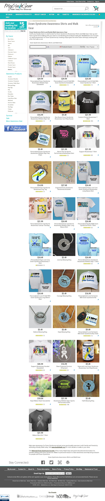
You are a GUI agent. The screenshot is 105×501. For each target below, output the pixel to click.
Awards (10, 76)
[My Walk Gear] (18, 7)
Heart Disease (11, 63)
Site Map (79, 469)
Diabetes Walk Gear (43, 481)
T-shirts (10, 109)
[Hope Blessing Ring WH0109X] (64, 316)
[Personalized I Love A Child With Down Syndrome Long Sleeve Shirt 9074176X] (40, 280)
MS (9, 45)
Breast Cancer (11, 41)
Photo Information (43, 469)
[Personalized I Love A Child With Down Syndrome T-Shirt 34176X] (88, 66)
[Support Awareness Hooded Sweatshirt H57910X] (40, 351)
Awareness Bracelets (13, 79)
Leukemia (10, 60)
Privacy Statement (52, 478)
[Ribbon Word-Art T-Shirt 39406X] (40, 420)
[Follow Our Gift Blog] (67, 462)
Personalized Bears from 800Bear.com (64, 483)
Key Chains (11, 96)
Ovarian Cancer (11, 65)
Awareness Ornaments (13, 81)
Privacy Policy (69, 469)
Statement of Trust (91, 469)
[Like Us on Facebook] (43, 462)
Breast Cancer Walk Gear (19, 481)
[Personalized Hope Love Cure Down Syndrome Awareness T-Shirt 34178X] (40, 244)
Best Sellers (11, 39)
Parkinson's (11, 54)
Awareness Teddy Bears (14, 83)
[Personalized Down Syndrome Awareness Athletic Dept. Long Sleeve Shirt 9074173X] (64, 208)
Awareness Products (14, 74)
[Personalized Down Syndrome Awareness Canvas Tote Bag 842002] (40, 208)
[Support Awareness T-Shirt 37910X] (88, 136)
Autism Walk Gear (32, 481)
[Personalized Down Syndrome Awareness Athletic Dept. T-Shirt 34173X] (88, 244)
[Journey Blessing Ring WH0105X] (64, 244)
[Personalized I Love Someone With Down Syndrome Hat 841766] (88, 280)
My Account (11, 469)
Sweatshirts (11, 105)
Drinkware (10, 111)
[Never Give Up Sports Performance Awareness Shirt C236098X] (64, 136)
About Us (31, 469)
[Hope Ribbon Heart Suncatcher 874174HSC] (40, 385)
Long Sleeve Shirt (12, 98)
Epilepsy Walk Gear (71, 481)
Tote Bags (10, 107)
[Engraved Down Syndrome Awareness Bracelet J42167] (64, 172)
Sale (7, 118)
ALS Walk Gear (53, 481)
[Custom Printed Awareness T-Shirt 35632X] (88, 102)
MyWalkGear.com (45, 485)
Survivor (9, 115)
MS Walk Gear (61, 481)
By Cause (9, 36)
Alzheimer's (11, 50)
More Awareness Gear (14, 121)
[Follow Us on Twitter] (51, 462)
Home (30, 20)
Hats (9, 89)
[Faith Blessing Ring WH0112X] (88, 385)
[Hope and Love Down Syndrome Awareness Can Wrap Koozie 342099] (88, 351)
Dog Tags (10, 87)
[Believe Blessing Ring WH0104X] (40, 316)
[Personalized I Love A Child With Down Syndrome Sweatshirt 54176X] (64, 66)
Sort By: (82, 47)
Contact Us (90, 1)
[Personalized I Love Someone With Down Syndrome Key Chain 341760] (88, 316)
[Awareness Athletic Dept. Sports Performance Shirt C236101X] (64, 385)
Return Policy (56, 469)
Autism (9, 43)
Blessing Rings (11, 85)
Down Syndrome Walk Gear (85, 481)
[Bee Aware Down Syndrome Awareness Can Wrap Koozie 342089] (64, 102)
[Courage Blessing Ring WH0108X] (64, 280)
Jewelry (10, 92)
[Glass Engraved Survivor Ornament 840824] (64, 351)
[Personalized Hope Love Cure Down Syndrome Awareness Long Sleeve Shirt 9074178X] (88, 172)
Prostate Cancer (11, 67)
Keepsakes (10, 94)
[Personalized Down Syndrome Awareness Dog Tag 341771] (40, 172)
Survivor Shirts (11, 102)
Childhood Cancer (12, 58)
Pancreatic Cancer (12, 52)
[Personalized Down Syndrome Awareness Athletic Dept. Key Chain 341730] (40, 136)
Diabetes (10, 56)
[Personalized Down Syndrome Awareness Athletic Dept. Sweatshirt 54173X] (40, 66)
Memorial (10, 100)
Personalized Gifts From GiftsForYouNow (41, 483)
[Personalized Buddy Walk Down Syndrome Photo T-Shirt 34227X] (88, 208)
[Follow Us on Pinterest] (60, 462)
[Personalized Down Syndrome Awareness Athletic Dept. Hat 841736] (40, 102)
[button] (4, 498)
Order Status (70, 1)
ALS (9, 47)
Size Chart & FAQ (81, 1)
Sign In (97, 1)
